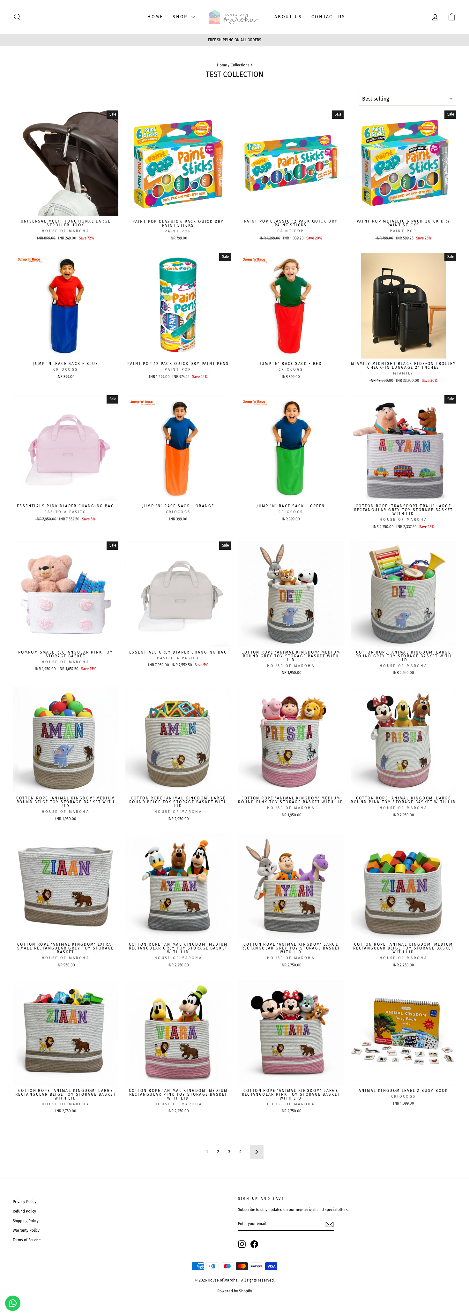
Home (222, 65)
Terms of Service (27, 1240)
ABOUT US (288, 16)
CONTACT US (328, 16)
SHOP (181, 16)
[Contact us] (12, 1303)
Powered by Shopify (234, 1291)
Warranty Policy (26, 1230)
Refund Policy (24, 1211)
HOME (155, 16)
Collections (240, 65)
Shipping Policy (26, 1221)
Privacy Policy (24, 1201)
